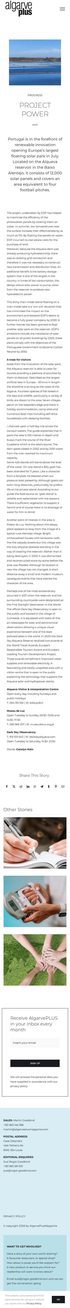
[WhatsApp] (35, 786)
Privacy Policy (33, 1303)
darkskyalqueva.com (42, 736)
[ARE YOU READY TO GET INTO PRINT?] (35, 843)
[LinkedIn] (28, 786)
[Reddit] (21, 786)
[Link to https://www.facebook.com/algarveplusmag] (7, 1189)
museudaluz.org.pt (42, 724)
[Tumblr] (48, 786)
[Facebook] (6, 786)
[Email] (62, 786)
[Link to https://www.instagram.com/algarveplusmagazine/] (7, 1203)
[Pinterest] (55, 786)
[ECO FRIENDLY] (35, 960)
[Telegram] (41, 786)
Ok (58, 1299)
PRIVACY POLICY (14, 1216)
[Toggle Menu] (62, 8)
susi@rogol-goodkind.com (31, 1278)
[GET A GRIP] (35, 901)
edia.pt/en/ (36, 702)
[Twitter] (14, 786)
